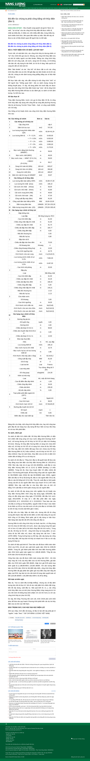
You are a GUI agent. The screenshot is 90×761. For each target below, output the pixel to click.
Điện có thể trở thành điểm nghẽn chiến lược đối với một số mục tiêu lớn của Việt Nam (29, 680)
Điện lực (25, 8)
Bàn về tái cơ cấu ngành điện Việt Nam (70, 38)
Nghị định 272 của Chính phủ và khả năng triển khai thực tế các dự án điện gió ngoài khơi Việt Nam (31, 711)
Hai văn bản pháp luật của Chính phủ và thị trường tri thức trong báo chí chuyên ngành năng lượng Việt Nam (32, 685)
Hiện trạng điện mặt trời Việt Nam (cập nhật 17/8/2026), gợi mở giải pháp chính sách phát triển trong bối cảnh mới (31, 676)
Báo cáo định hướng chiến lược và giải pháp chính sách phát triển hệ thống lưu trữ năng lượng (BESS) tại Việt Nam (31, 708)
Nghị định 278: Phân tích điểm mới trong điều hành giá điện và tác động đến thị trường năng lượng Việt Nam (32, 718)
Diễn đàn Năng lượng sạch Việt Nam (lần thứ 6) (20, 687)
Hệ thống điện (45, 617)
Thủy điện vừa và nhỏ (19, 617)
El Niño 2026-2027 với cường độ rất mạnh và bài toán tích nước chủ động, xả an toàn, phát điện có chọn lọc (32, 668)
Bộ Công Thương (19, 619)
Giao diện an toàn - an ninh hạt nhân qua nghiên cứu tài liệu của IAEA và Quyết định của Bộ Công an (32, 682)
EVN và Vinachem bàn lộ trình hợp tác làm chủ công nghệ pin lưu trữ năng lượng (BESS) (72, 51)
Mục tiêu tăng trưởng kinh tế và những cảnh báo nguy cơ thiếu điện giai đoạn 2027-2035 (48, 641)
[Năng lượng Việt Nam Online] (15, 4)
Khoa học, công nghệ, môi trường (61, 8)
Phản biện (11, 14)
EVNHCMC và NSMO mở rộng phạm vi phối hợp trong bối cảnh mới (15, 641)
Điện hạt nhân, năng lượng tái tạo (46, 8)
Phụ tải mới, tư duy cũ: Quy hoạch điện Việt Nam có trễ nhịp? (23, 678)
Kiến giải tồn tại (10, 8)
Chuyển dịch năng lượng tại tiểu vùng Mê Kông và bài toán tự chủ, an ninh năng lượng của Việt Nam (31, 715)
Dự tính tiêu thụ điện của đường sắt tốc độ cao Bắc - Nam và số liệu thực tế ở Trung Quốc (30, 701)
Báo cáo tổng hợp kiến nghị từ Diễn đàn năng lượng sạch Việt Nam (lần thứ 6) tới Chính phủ (31, 641)
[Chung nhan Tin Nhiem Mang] (78, 738)
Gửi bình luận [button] (52, 658)
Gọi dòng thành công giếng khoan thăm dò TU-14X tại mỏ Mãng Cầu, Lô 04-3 (72, 25)
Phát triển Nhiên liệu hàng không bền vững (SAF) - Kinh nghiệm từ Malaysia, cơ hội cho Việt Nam (32, 670)
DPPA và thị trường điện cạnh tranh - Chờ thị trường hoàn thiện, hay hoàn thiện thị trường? (30, 706)
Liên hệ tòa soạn (53, 4)
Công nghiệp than (35, 8)
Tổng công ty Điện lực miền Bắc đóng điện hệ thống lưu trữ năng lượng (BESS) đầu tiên (72, 29)
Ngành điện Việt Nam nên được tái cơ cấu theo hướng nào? (23, 673)
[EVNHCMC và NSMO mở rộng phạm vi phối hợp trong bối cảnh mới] (15, 634)
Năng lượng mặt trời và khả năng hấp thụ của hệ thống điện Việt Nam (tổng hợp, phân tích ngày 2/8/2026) (31, 697)
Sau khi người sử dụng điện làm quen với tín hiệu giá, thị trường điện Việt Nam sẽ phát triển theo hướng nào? (31, 694)
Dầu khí (29, 8)
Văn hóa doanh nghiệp (73, 8)
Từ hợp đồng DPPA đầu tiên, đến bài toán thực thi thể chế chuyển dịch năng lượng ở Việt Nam (31, 699)
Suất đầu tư (28, 617)
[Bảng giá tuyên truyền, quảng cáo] (78, 756)
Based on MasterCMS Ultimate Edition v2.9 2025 (14, 756)
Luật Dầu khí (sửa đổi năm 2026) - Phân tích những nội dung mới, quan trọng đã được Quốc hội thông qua (31, 665)
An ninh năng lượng (37, 617)
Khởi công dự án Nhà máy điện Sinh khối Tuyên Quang (72, 47)
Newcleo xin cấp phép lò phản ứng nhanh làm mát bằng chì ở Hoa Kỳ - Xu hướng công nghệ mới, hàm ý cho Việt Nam (32, 704)
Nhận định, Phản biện (18, 8)
